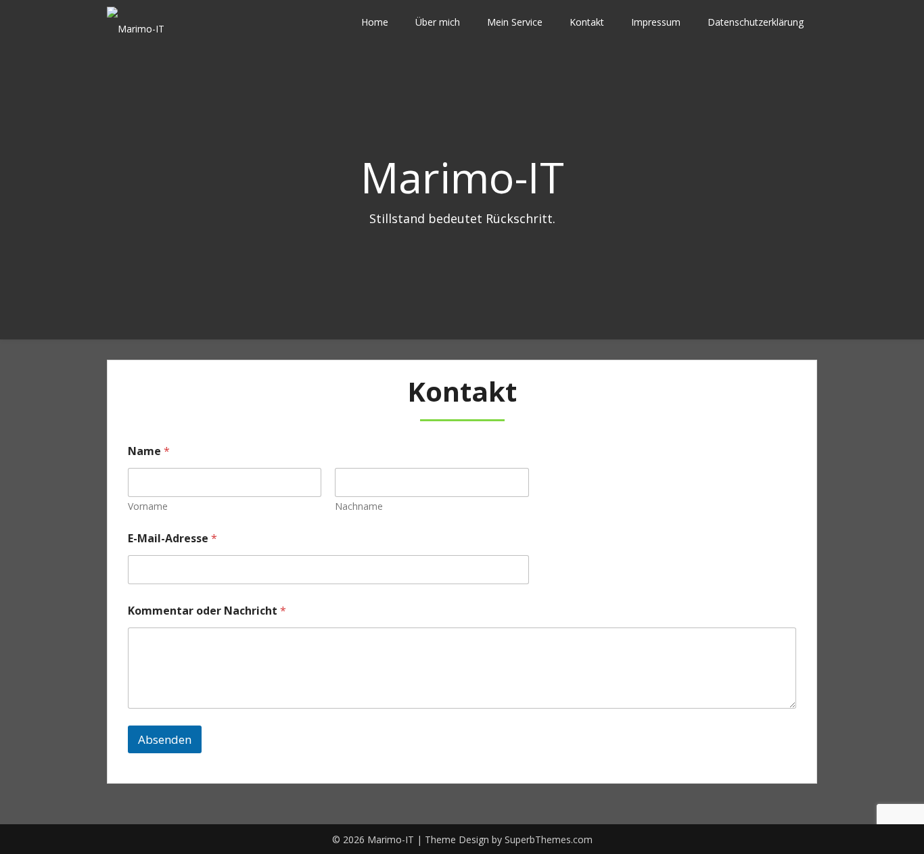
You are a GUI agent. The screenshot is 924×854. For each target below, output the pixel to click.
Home (374, 22)
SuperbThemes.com (549, 839)
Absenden (164, 739)
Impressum (655, 22)
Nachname (359, 506)
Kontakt (587, 22)
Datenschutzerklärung (756, 22)
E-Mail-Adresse (172, 538)
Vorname (148, 506)
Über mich (437, 22)
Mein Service (514, 22)
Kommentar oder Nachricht (207, 610)
